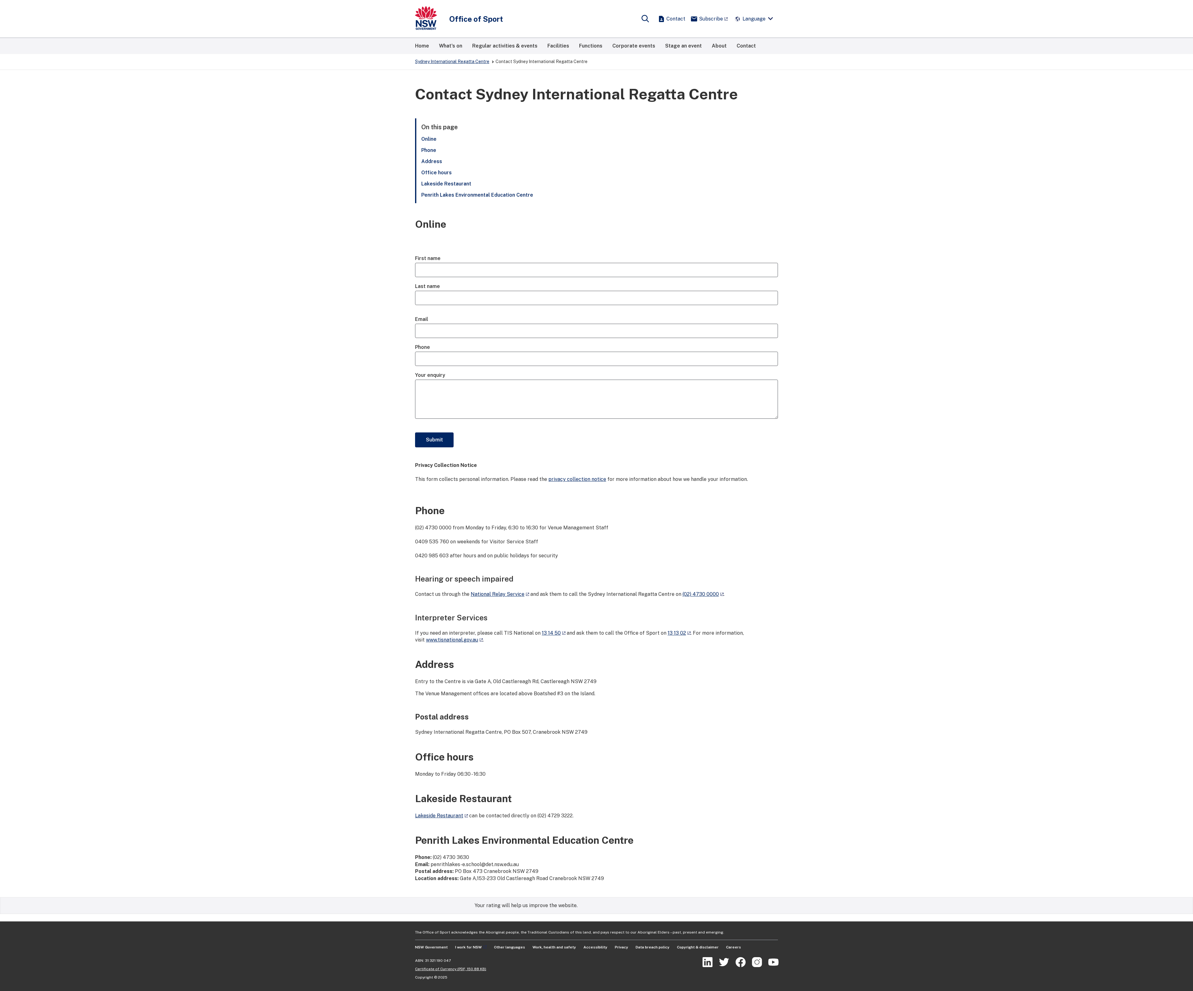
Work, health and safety (554, 947)
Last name (427, 286)
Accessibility (595, 947)
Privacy (621, 947)
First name (428, 258)
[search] (645, 18)
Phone (428, 150)
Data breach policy (653, 947)
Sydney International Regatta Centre (452, 61)
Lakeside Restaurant (447, 184)
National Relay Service (497, 594)
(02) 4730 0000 (701, 594)
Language (754, 19)
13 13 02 (677, 633)
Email (421, 319)
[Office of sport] (426, 18)
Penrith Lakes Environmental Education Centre (477, 195)
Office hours (436, 173)
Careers (733, 947)
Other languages (509, 947)
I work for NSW (468, 947)
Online (429, 139)
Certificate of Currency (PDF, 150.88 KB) (450, 969)
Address (431, 161)
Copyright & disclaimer (698, 947)
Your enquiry (430, 375)
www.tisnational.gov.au (452, 640)
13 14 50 (551, 633)
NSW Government (431, 947)
